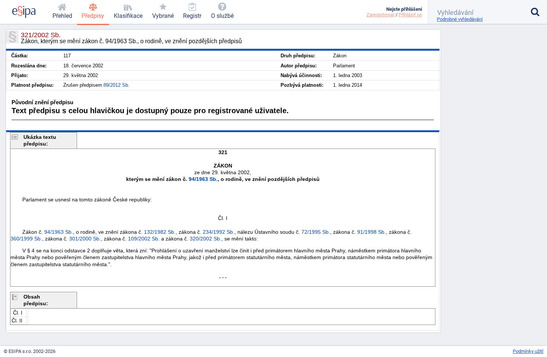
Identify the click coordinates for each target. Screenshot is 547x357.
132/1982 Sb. (160, 232)
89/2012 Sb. (116, 85)
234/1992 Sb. (218, 232)
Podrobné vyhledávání (460, 19)
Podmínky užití (528, 351)
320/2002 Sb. (205, 239)
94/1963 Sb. (203, 179)
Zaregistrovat (380, 14)
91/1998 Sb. (371, 232)
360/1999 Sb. (26, 239)
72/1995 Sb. (315, 232)
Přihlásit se (410, 14)
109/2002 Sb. (144, 239)
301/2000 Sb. (85, 239)
